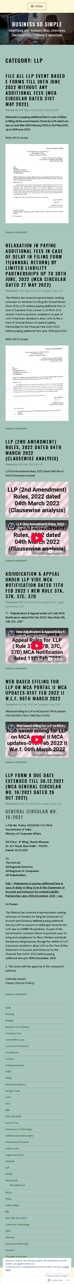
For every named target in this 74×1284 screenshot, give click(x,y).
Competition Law (15, 1039)
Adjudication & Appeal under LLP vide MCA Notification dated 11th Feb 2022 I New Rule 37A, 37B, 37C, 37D (35, 585)
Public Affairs (12, 1205)
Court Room (12, 1052)
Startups (10, 1237)
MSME (9, 1174)
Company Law (48, 290)
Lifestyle (10, 1161)
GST (8, 1103)
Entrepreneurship (15, 1065)
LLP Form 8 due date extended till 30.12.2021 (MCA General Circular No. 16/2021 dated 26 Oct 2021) (35, 786)
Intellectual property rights (20, 1135)
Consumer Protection (17, 1046)
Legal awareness (15, 1154)
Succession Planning (17, 1243)
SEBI (8, 1230)
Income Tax (12, 1122)
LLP (41, 110)
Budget (9, 1020)
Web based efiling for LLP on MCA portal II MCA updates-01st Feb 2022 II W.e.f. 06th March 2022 (36, 690)
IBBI (8, 1110)
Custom (10, 1058)
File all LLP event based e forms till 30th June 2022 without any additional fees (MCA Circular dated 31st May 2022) (35, 89)
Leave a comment (16, 232)
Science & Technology (18, 1224)
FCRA (8, 1071)
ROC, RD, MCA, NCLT (16, 1218)
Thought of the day (16, 1256)
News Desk (51, 110)
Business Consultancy (17, 1026)
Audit (8, 1007)
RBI (7, 1211)
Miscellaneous (17, 1185)
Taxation (10, 1250)
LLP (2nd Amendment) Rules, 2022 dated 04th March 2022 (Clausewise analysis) (34, 450)
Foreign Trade (13, 1090)
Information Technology (19, 1129)
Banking (10, 1014)
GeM (8, 1097)
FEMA (9, 1078)
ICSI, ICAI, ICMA (13, 1116)
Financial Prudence (16, 1084)
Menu (39, 6)
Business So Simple (37, 24)
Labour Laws (12, 1148)
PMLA (9, 1198)
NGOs (9, 1192)
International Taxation (17, 1142)
